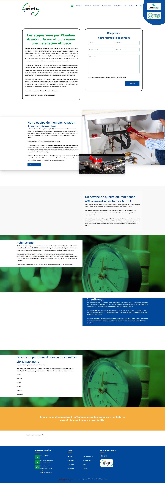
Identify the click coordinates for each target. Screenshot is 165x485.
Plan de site (105, 479)
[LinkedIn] (105, 456)
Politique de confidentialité (94, 479)
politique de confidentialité (119, 77)
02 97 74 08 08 (44, 455)
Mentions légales (81, 479)
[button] (82, 435)
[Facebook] (101, 456)
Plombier (53, 67)
